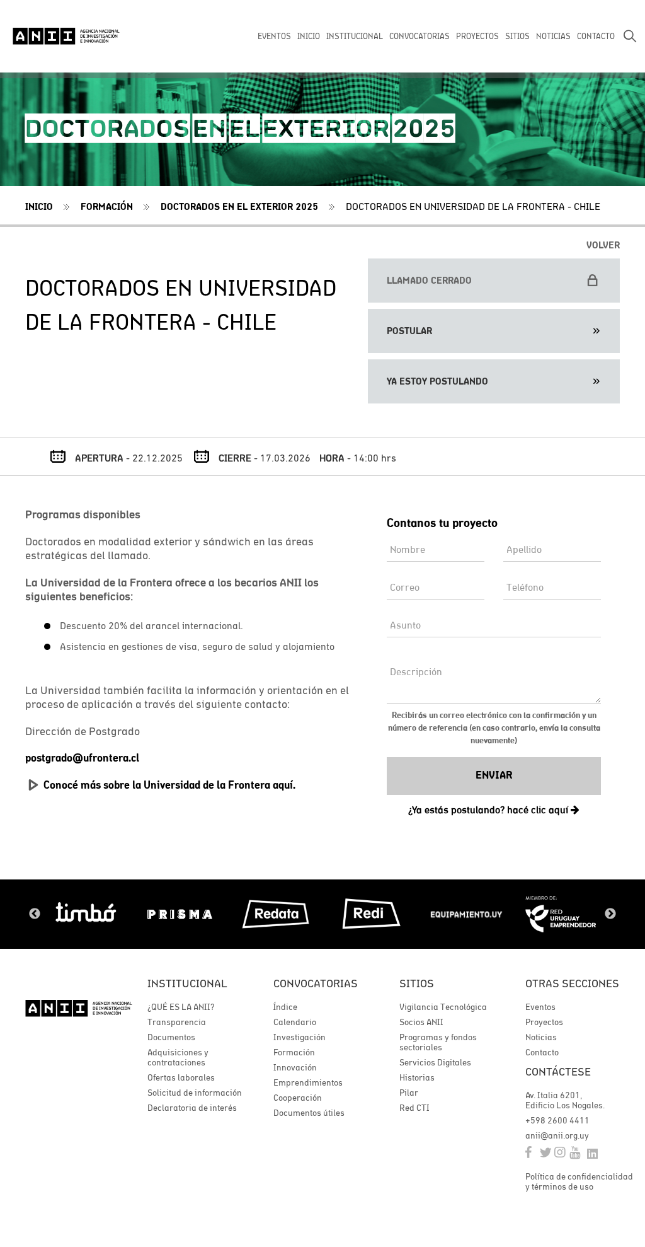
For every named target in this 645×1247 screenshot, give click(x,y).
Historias (417, 1077)
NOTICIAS (553, 36)
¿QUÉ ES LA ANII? (180, 1007)
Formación (294, 1052)
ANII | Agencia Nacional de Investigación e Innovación (66, 36)
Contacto (542, 1052)
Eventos (540, 1007)
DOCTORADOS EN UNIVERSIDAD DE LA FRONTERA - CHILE (473, 206)
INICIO (308, 36)
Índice (285, 1007)
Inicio (39, 206)
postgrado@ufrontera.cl (82, 758)
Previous (34, 914)
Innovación (295, 1067)
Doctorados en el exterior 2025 (239, 206)
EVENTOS (274, 36)
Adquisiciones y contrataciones (177, 1057)
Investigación (299, 1037)
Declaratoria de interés (192, 1108)
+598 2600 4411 (557, 1120)
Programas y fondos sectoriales (438, 1042)
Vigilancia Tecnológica (443, 1007)
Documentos (171, 1037)
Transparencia (176, 1022)
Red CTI (414, 1108)
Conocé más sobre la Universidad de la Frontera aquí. (169, 785)
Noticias (541, 1037)
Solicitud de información (194, 1093)
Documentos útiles (309, 1113)
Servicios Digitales (435, 1062)
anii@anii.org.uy (557, 1135)
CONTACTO (596, 36)
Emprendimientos (308, 1082)
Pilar (408, 1093)
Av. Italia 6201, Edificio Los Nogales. (565, 1100)
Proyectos (544, 1022)
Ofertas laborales (181, 1077)
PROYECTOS (477, 36)
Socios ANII (421, 1022)
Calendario (294, 1022)
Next (610, 914)
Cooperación (297, 1098)
